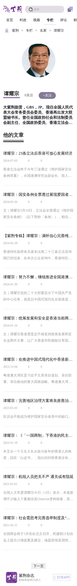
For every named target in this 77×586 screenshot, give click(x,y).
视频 (36, 20)
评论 (63, 20)
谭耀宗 (59, 30)
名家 (43, 30)
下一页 (38, 566)
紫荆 (15, 30)
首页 (9, 20)
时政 (23, 20)
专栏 (50, 20)
